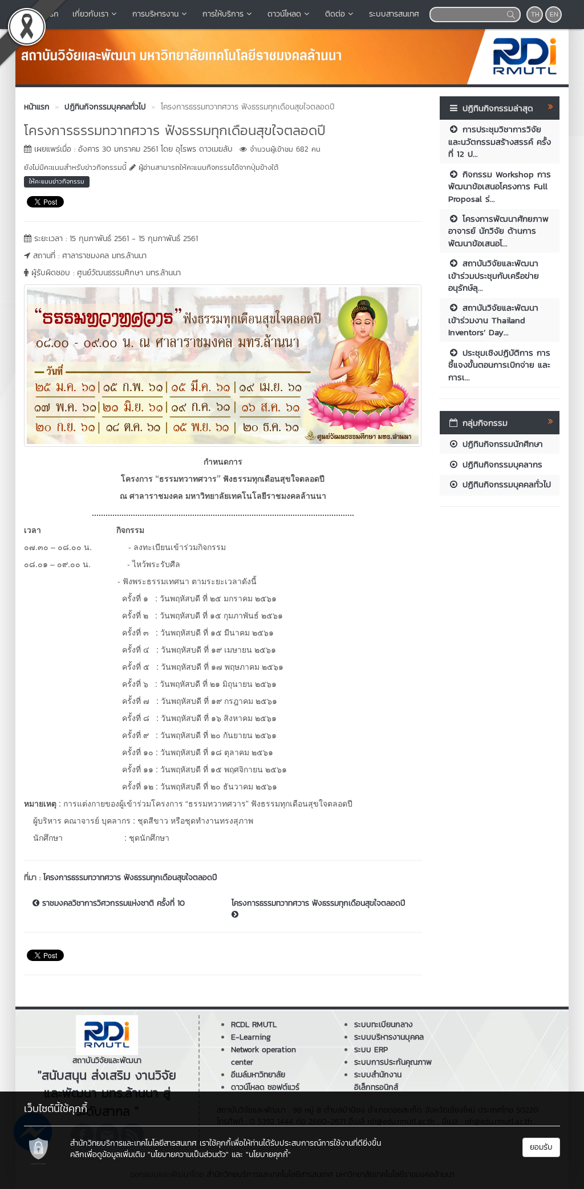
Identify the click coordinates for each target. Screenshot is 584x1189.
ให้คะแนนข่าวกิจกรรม (56, 181)
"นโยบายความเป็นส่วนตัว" (188, 1155)
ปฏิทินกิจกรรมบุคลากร (500, 464)
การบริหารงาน (155, 14)
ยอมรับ (541, 1147)
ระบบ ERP (371, 1050)
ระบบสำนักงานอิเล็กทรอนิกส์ (378, 1081)
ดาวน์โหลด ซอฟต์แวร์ (265, 1087)
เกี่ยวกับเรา (90, 14)
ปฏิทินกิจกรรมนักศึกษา (501, 443)
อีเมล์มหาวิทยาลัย (258, 1075)
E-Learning (251, 1037)
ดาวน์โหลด (284, 14)
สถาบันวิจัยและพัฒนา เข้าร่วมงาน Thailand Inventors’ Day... (493, 320)
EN (554, 14)
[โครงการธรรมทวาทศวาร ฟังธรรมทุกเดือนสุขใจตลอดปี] (222, 364)
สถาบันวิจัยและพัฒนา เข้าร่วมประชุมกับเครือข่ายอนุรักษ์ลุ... (493, 275)
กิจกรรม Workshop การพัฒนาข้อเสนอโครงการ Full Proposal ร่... (499, 186)
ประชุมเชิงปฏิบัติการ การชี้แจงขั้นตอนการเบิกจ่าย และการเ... (499, 365)
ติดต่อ (335, 14)
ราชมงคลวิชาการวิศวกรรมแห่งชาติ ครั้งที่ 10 (112, 903)
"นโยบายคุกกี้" (268, 1155)
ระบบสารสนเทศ (394, 14)
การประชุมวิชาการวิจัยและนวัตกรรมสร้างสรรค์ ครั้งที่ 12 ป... (499, 141)
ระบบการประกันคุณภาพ (393, 1062)
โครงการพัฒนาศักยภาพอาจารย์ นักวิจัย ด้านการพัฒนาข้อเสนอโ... (498, 231)
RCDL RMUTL (254, 1025)
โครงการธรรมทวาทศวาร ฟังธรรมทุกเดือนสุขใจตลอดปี (130, 877)
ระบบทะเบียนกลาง (383, 1025)
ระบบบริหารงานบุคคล (389, 1037)
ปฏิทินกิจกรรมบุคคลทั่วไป (505, 484)
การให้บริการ (223, 14)
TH (535, 14)
